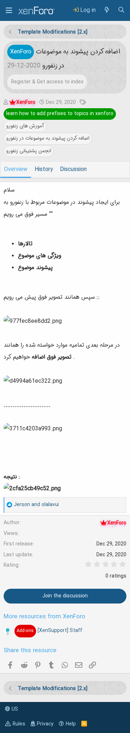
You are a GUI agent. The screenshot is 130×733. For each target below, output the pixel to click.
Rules (19, 724)
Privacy (45, 724)
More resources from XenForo (44, 617)
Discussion (73, 169)
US (14, 709)
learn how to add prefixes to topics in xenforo (59, 114)
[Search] (121, 10)
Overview (15, 169)
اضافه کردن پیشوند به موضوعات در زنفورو (48, 138)
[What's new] (106, 10)
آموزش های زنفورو (25, 126)
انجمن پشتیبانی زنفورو (28, 151)
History (44, 169)
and (36, 505)
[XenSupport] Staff (49, 631)
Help (71, 724)
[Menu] (9, 10)
